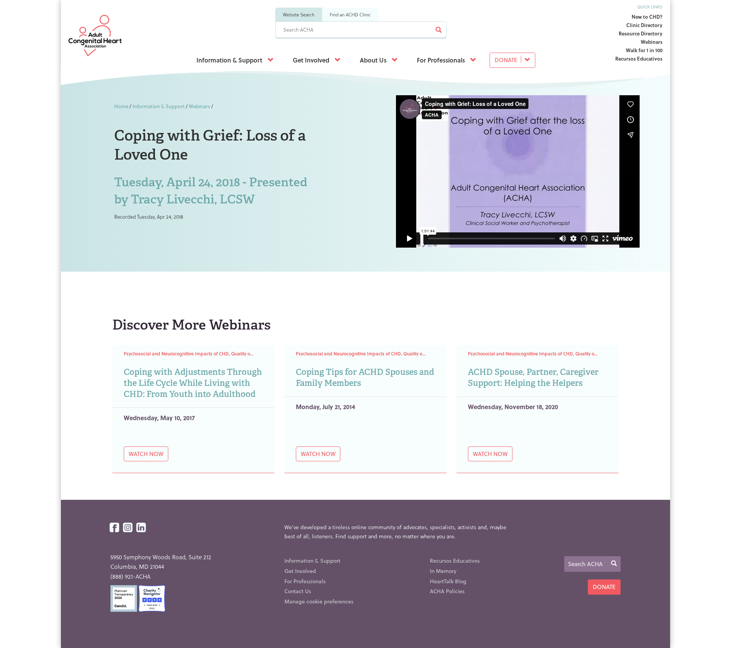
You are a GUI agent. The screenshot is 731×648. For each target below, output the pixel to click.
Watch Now (146, 454)
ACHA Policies (447, 591)
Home (121, 106)
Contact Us (297, 591)
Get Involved (312, 60)
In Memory (443, 571)
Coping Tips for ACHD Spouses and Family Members (365, 377)
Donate (507, 60)
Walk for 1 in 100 (644, 50)
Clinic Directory (644, 25)
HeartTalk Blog (448, 581)
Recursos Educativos (638, 58)
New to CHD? (647, 16)
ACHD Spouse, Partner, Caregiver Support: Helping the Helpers (533, 377)
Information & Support (230, 60)
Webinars (651, 41)
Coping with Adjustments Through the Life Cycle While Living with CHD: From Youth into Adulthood (193, 382)
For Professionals (441, 60)
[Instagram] (127, 527)
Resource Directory (640, 33)
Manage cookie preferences (318, 601)
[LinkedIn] (141, 527)
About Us (374, 60)
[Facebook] (114, 527)
